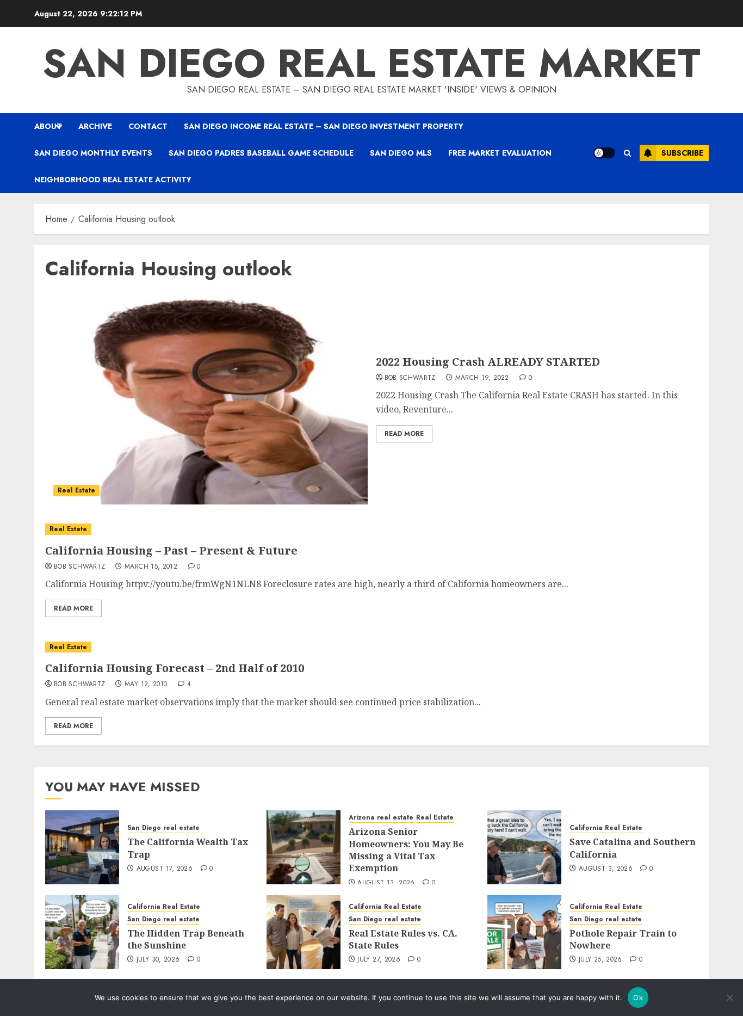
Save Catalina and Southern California (632, 848)
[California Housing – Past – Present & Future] (371, 529)
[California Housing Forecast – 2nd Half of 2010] (371, 647)
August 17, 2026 (165, 869)
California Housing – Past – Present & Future (171, 550)
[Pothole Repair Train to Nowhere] (524, 932)
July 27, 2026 (378, 960)
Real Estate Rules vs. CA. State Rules (403, 939)
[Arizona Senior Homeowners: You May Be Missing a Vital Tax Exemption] (303, 847)
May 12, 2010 (146, 684)
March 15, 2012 (151, 567)
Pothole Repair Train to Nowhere (623, 939)
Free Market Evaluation (500, 152)
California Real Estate (605, 828)
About (48, 126)
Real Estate (76, 490)
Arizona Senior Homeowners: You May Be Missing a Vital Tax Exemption (406, 850)
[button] (627, 153)
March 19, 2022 (482, 378)
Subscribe (682, 152)
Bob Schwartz (410, 378)
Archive (95, 126)
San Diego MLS (401, 152)
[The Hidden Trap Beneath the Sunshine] (82, 932)
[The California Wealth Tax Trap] (82, 847)
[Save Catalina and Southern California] (524, 847)
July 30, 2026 (158, 960)
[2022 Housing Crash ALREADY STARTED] (206, 398)
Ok (638, 997)
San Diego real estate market (371, 63)
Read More (404, 434)
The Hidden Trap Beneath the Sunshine (185, 939)
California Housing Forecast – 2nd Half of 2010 (174, 668)
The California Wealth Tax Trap (187, 848)
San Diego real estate (163, 828)
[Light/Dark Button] (604, 152)
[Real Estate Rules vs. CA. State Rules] (303, 932)
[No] (729, 997)
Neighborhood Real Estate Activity (112, 179)
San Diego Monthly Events (93, 152)
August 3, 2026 (606, 869)
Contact (148, 126)
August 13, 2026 (385, 883)
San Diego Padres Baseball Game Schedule (261, 152)
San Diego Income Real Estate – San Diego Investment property (323, 126)
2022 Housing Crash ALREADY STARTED (488, 361)
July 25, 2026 (600, 960)
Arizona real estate (381, 817)
